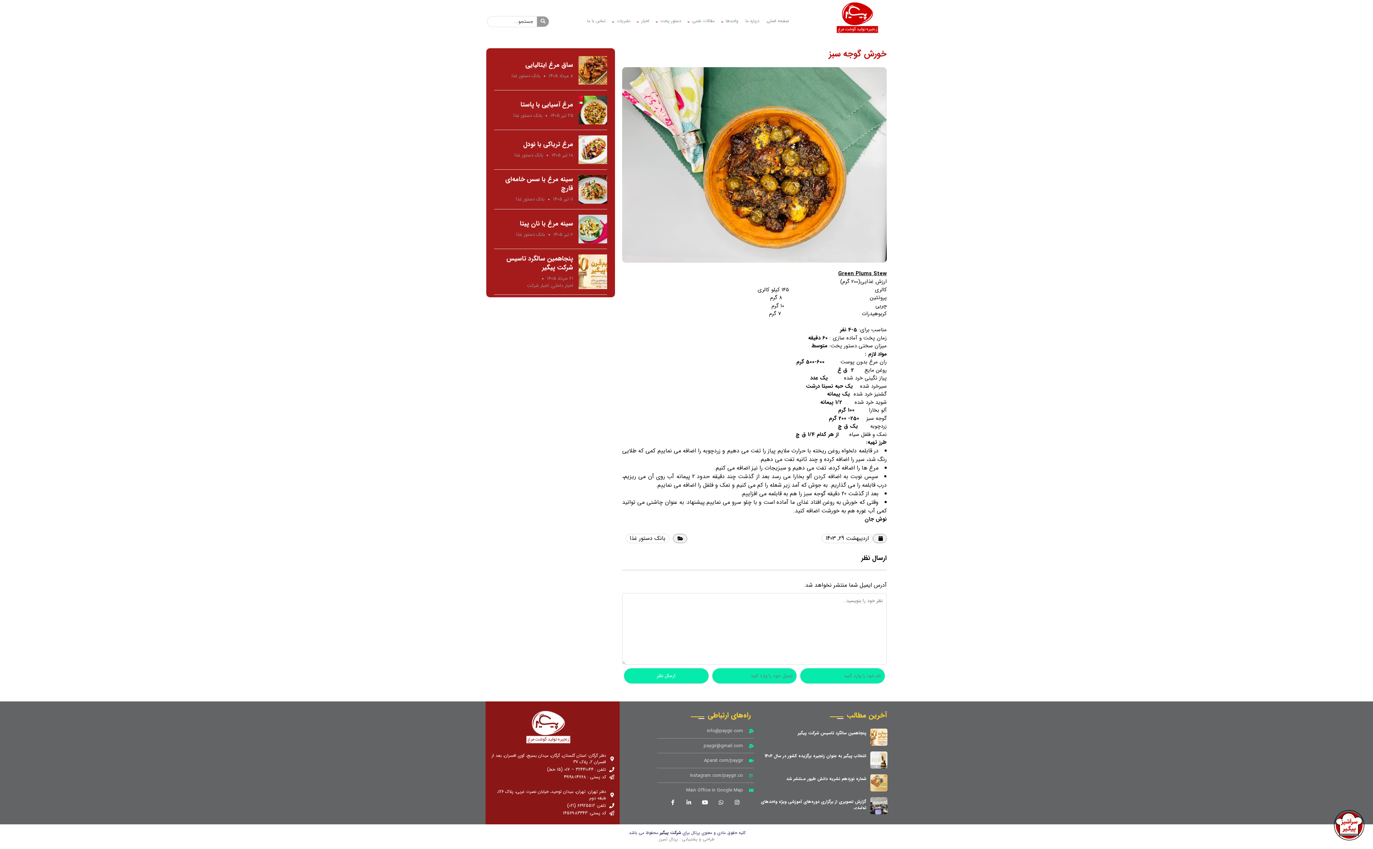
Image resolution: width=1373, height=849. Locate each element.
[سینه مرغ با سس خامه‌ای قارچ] (593, 189)
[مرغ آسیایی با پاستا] (593, 110)
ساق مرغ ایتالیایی (549, 65)
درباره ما (752, 21)
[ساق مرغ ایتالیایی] (593, 70)
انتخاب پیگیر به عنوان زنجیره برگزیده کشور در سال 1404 (815, 756)
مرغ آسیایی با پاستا (547, 105)
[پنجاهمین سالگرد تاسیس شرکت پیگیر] (593, 271)
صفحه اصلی (778, 21)
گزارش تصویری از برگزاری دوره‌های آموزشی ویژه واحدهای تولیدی (813, 804)
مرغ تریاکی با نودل (548, 144)
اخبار (645, 21)
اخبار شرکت (538, 285)
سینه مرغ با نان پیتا (546, 224)
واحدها (732, 21)
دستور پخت (670, 21)
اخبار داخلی (562, 285)
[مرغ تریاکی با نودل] (593, 149)
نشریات (623, 21)
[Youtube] (705, 802)
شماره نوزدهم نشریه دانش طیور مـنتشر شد (826, 778)
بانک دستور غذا (647, 538)
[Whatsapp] (721, 802)
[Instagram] (737, 802)
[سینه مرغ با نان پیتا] (593, 229)
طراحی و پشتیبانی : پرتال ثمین (686, 839)
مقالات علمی (703, 21)
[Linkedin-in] (688, 802)
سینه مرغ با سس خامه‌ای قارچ (539, 183)
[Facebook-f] (672, 802)
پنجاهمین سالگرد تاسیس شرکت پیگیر (539, 263)
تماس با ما (596, 21)
